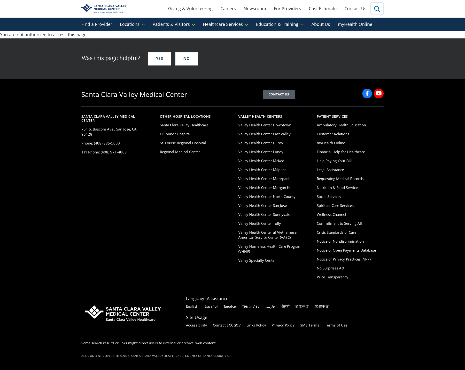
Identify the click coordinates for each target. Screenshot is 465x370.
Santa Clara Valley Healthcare (184, 125)
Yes (159, 58)
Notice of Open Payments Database (346, 250)
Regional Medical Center (180, 151)
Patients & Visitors (171, 24)
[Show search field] (377, 8)
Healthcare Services (223, 24)
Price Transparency (332, 277)
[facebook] (367, 93)
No (186, 58)
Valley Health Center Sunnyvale (264, 214)
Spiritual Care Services (335, 205)
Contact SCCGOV (227, 325)
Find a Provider (96, 24)
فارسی (270, 306)
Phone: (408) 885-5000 (100, 143)
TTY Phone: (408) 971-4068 (104, 152)
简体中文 (302, 306)
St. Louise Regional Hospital (183, 142)
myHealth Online (355, 24)
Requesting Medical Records (340, 178)
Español (211, 306)
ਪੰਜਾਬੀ (285, 306)
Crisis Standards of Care (336, 232)
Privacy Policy (283, 325)
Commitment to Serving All (339, 223)
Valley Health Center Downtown (264, 125)
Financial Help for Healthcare (341, 151)
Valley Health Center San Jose (262, 205)
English (192, 306)
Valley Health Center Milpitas (262, 169)
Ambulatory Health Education (341, 125)
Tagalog (230, 306)
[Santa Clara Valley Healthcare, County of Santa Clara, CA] (104, 8)
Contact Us (355, 8)
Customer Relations (333, 133)
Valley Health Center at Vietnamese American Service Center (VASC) (267, 235)
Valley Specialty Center (257, 260)
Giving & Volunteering (190, 8)
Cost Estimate (323, 8)
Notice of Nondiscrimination (340, 241)
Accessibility (196, 325)
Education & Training (277, 24)
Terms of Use (336, 325)
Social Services (329, 196)
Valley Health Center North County (266, 196)
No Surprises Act (330, 268)
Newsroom (255, 8)
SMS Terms (309, 325)
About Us (320, 24)
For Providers (287, 8)
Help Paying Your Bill (334, 160)
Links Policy (256, 325)
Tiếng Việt (250, 306)
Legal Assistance (330, 169)
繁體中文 (322, 306)
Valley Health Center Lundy (260, 151)
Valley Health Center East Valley (264, 133)
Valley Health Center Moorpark (264, 178)
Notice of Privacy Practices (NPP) (344, 259)
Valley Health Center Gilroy (260, 142)
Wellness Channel (331, 214)
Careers (228, 8)
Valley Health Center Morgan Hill (265, 187)
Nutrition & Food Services (338, 187)
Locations (130, 24)
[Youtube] (379, 93)
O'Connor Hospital (175, 133)
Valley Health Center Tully (259, 223)
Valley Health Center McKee (261, 160)
